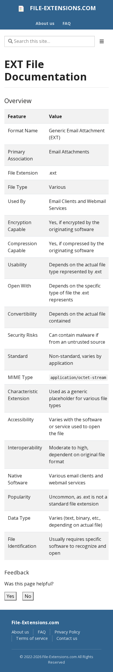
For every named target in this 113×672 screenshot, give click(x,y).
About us (20, 632)
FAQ (42, 632)
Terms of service (32, 638)
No (28, 596)
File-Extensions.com (35, 622)
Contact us (67, 638)
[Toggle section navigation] (101, 41)
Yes (10, 596)
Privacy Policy (67, 632)
